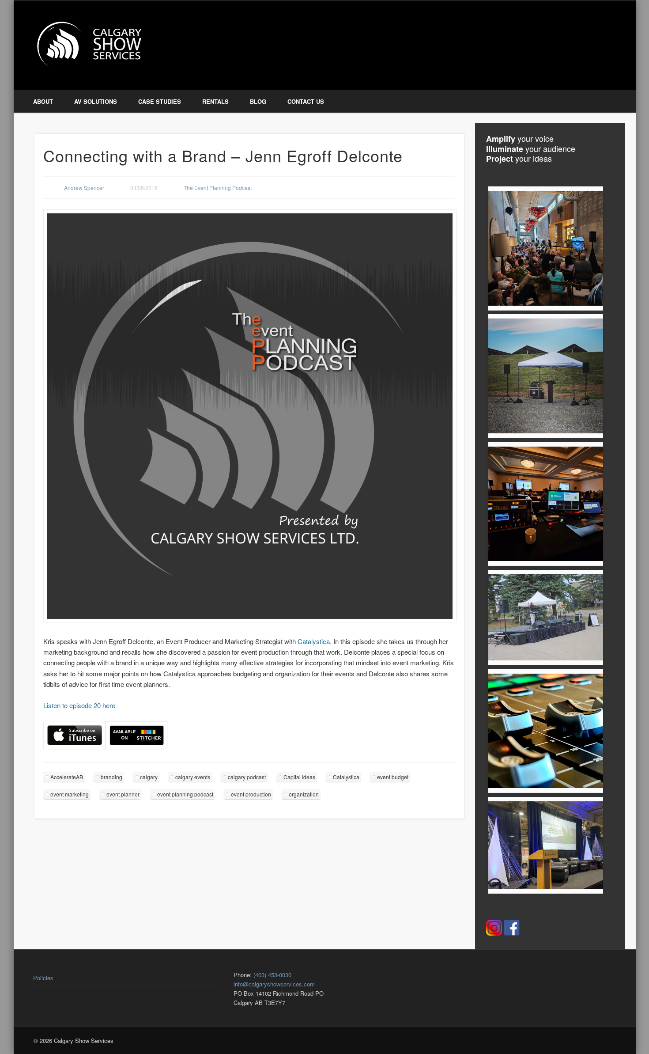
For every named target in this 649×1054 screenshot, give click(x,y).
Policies (43, 978)
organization (304, 794)
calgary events (192, 777)
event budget (392, 777)
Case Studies (159, 101)
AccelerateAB (66, 777)
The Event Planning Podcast (218, 187)
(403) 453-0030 (272, 975)
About (43, 101)
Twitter (589, 35)
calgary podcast (247, 777)
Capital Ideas (299, 777)
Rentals (215, 101)
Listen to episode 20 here (79, 705)
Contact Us (305, 101)
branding (111, 777)
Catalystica (314, 641)
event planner (123, 794)
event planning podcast (185, 794)
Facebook (571, 35)
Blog (258, 101)
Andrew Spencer (84, 187)
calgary (149, 777)
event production (251, 794)
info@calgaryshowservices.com (274, 984)
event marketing (69, 794)
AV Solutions (95, 101)
